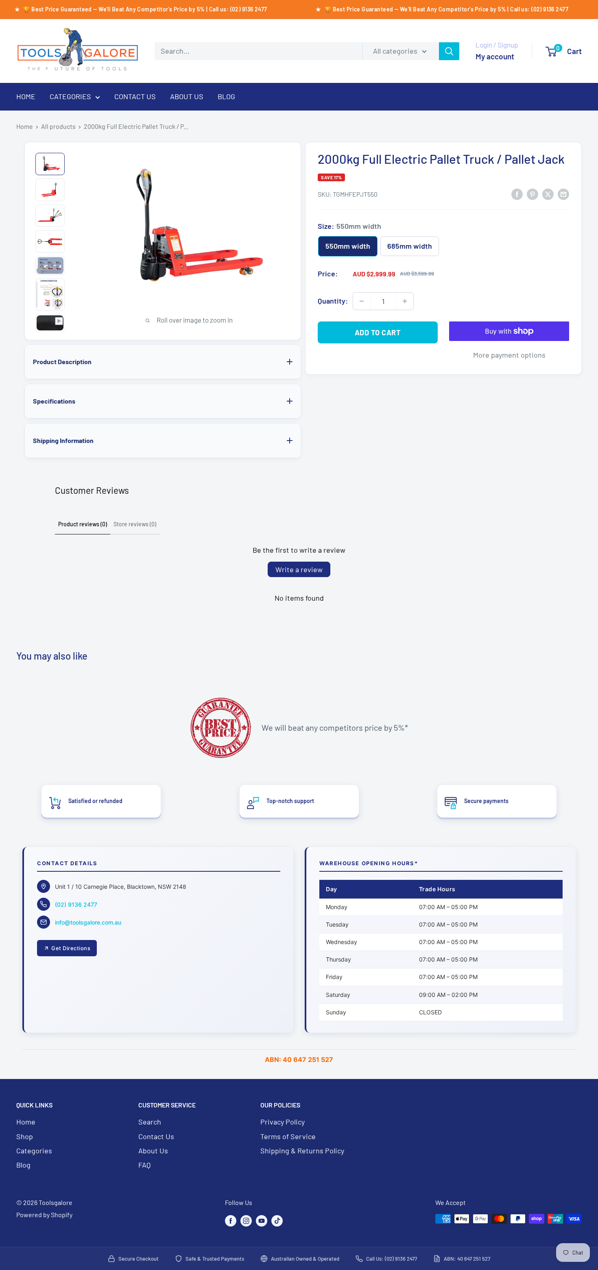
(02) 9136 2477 (76, 904)
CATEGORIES (70, 96)
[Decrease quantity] (361, 301)
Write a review (299, 569)
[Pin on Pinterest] (532, 193)
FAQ (144, 1164)
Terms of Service (288, 1136)
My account (495, 56)
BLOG (226, 96)
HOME (25, 96)
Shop (24, 1136)
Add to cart (378, 332)
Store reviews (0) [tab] (134, 524)
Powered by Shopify (44, 1214)
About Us (153, 1150)
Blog (23, 1164)
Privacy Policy (282, 1121)
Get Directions (70, 948)
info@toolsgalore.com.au (88, 922)
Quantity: (333, 300)
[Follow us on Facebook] (230, 1220)
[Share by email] (563, 193)
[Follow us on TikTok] (277, 1220)
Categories (34, 1150)
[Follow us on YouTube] (261, 1220)
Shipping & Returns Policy (302, 1150)
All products (58, 126)
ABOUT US (186, 96)
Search (149, 1121)
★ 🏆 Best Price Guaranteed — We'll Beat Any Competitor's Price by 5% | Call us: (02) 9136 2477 (442, 9)
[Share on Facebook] (517, 193)
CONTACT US (135, 96)
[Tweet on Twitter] (548, 193)
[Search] (449, 51)
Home (24, 126)
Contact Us (156, 1136)
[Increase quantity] (404, 301)
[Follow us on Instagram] (246, 1220)
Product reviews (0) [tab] (82, 524)
